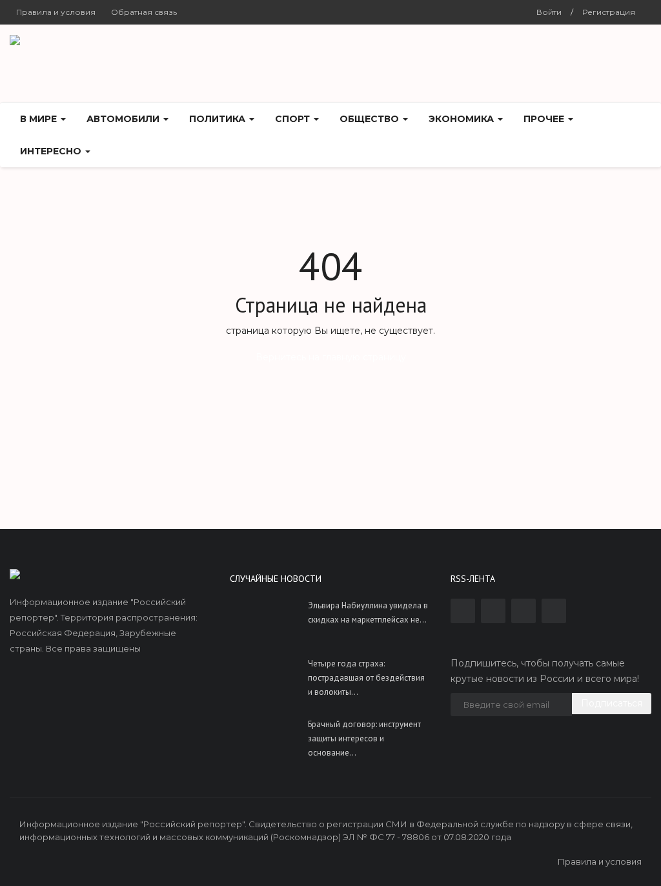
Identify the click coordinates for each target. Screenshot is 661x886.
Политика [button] (218, 119)
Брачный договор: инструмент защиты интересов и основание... (364, 738)
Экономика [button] (462, 119)
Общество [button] (371, 119)
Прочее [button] (545, 119)
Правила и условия (56, 12)
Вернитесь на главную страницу (331, 357)
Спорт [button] (293, 119)
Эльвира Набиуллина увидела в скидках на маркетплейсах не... (368, 612)
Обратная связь (144, 12)
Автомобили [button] (124, 119)
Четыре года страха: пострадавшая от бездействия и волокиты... (366, 677)
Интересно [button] (52, 151)
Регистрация (608, 12)
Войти (549, 12)
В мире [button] (39, 119)
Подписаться (611, 703)
